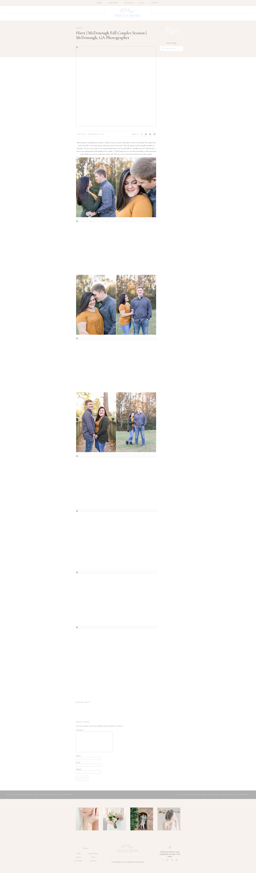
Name (78, 756)
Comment (80, 730)
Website (78, 769)
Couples (79, 28)
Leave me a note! (83, 702)
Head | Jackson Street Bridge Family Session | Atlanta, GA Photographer (39, 794)
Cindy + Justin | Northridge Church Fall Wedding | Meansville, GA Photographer (211, 794)
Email (78, 762)
